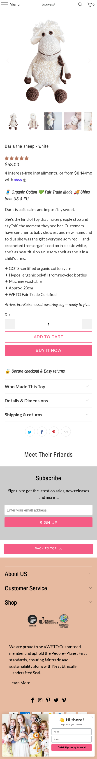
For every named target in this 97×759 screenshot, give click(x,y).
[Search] (80, 4)
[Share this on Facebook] (42, 431)
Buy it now (49, 350)
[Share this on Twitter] (30, 431)
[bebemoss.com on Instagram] (40, 700)
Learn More (19, 682)
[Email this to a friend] (66, 431)
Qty (7, 314)
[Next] (88, 61)
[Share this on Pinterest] (54, 431)
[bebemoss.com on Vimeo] (64, 700)
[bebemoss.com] (48, 4)
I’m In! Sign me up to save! (72, 747)
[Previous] (8, 61)
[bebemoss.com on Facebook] (32, 700)
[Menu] (2, 4)
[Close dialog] (92, 717)
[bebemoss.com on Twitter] (56, 700)
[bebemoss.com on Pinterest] (48, 700)
